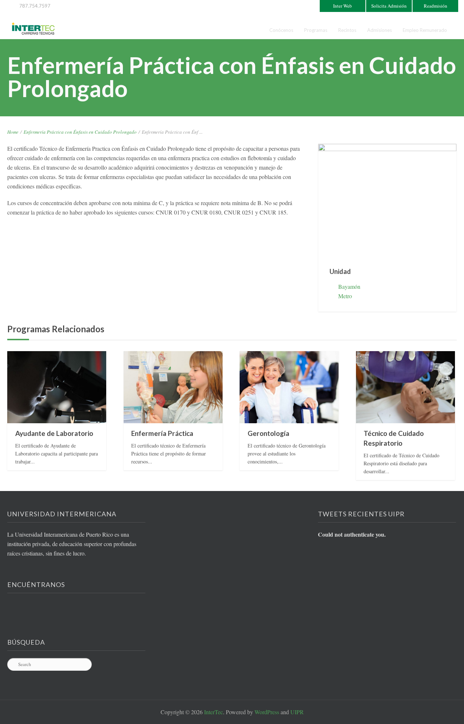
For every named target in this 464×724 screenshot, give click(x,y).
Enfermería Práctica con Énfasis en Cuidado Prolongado (80, 132)
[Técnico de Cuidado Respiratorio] (405, 387)
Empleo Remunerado (425, 30)
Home (12, 132)
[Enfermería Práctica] (173, 387)
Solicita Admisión (389, 6)
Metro (345, 296)
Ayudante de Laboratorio (54, 433)
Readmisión (435, 6)
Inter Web (342, 6)
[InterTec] (33, 28)
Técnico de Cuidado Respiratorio (394, 438)
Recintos (347, 30)
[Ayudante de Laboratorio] (56, 387)
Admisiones (379, 30)
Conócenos (281, 30)
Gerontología (268, 433)
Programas (315, 30)
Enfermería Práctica (162, 433)
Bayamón (349, 286)
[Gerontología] (289, 387)
